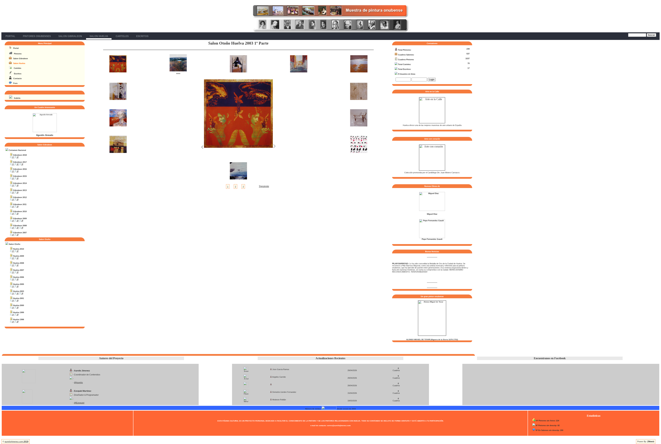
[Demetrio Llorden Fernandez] (246, 391)
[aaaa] (178, 70)
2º (17, 157)
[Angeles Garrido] (246, 376)
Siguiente (264, 186)
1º (13, 157)
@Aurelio (78, 382)
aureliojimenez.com (16, 441)
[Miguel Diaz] (432, 210)
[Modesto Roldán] (246, 398)
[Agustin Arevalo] (45, 131)
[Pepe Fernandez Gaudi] (432, 237)
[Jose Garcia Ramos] (246, 368)
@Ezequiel (79, 403)
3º (22, 164)
